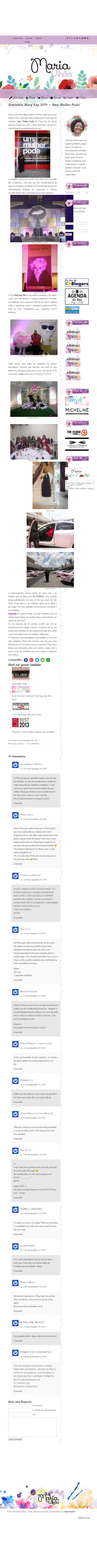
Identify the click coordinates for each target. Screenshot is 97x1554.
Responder (18, 803)
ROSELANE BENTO (32, 1322)
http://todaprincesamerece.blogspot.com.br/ (32, 798)
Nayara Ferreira (28, 991)
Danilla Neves (27, 1282)
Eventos (20, 743)
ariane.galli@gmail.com (22, 852)
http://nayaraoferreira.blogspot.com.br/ (30, 1027)
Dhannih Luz (26, 1080)
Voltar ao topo (84, 1517)
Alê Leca (25, 929)
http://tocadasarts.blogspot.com (27, 1379)
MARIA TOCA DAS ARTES (35, 1352)
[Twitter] (67, 38)
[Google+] (72, 38)
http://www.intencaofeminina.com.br (28, 1306)
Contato (27, 42)
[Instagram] (77, 38)
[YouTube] (82, 38)
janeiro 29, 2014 (40, 769)
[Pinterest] (88, 38)
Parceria (39, 38)
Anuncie (29, 38)
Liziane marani (27, 1246)
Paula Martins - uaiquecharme (36, 1043)
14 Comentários (33, 743)
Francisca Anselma (30, 875)
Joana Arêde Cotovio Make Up (36, 1113)
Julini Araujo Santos (31, 764)
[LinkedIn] (75, 38)
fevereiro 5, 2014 (39, 1356)
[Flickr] (85, 38)
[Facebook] (69, 38)
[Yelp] (80, 38)
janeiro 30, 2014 (39, 1287)
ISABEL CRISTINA (31, 1209)
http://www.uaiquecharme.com (41, 1061)
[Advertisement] (48, 17)
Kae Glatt (25, 1150)
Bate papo (12, 743)
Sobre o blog (18, 38)
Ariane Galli (26, 814)
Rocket (15, 740)
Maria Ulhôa (51, 63)
